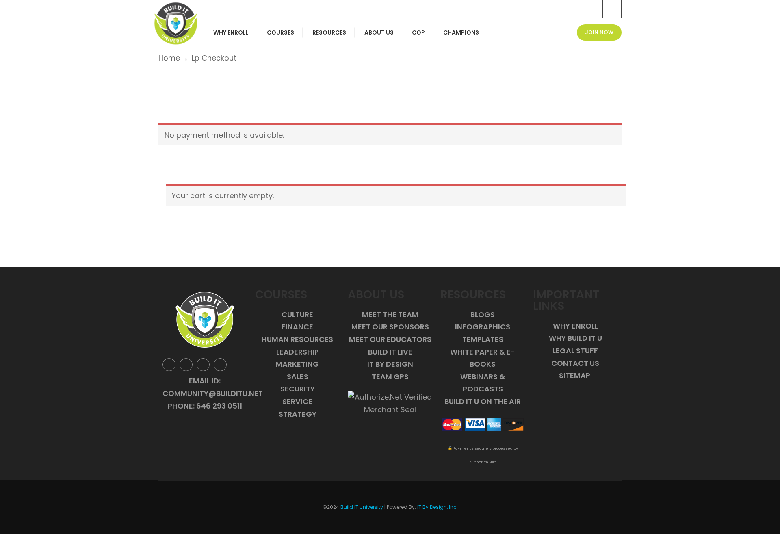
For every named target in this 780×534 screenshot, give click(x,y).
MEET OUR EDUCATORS (390, 339)
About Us (379, 32)
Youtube (220, 364)
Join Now (599, 32)
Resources (329, 32)
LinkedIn (203, 364)
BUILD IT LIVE (390, 352)
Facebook (169, 364)
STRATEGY (297, 414)
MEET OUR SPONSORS (390, 327)
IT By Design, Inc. (437, 507)
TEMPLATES (482, 339)
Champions (461, 32)
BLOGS (482, 314)
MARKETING (297, 364)
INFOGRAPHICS (482, 327)
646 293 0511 (219, 406)
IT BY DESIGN (390, 364)
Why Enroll (231, 32)
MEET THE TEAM (390, 314)
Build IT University (361, 507)
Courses (280, 32)
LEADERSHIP (297, 352)
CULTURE (297, 314)
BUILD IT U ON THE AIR (482, 401)
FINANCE (297, 327)
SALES (297, 377)
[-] (175, 23)
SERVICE (297, 401)
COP (418, 32)
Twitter (186, 364)
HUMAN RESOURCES (297, 339)
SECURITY (297, 389)
